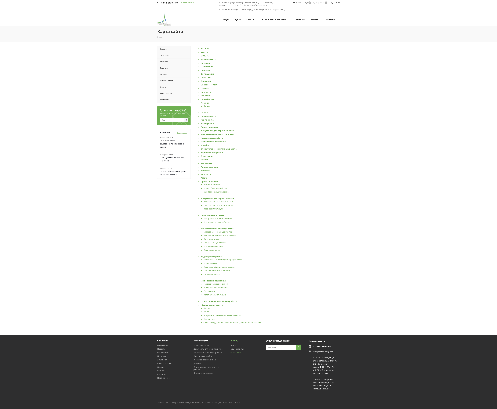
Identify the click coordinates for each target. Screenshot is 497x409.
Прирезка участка (211, 250)
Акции (204, 177)
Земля (206, 311)
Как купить (206, 163)
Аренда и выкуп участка (214, 242)
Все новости (182, 133)
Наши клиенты (208, 59)
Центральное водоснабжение (217, 218)
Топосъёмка (209, 291)
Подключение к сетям (212, 215)
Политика (206, 77)
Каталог (205, 48)
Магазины (206, 170)
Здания (206, 308)
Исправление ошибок (213, 246)
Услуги (204, 52)
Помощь (205, 103)
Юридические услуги (212, 152)
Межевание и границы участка (217, 231)
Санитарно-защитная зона (216, 191)
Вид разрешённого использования (219, 235)
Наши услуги (207, 123)
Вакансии (205, 95)
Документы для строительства (217, 130)
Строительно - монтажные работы (219, 148)
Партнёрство (207, 99)
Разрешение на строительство (218, 201)
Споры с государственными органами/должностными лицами (232, 322)
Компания (206, 63)
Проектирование (209, 127)
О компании (207, 66)
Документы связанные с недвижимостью (222, 315)
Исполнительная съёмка (214, 294)
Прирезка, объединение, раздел (219, 267)
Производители (209, 167)
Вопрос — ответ (209, 84)
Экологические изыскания (215, 287)
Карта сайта (207, 119)
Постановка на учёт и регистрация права (222, 259)
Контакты (206, 92)
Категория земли (211, 239)
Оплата (205, 88)
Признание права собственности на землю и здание (172, 143)
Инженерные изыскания (213, 141)
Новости (205, 70)
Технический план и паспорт (216, 270)
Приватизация (210, 263)
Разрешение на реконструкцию (218, 205)
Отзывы (205, 55)
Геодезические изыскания (215, 284)
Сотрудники (207, 74)
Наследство (209, 319)
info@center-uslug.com (323, 351)
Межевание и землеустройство (217, 134)
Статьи (204, 112)
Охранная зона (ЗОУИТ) (214, 274)
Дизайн (205, 145)
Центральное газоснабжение (217, 222)
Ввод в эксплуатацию (213, 208)
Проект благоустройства (215, 188)
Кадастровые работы (212, 138)
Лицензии (206, 81)
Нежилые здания (211, 184)
